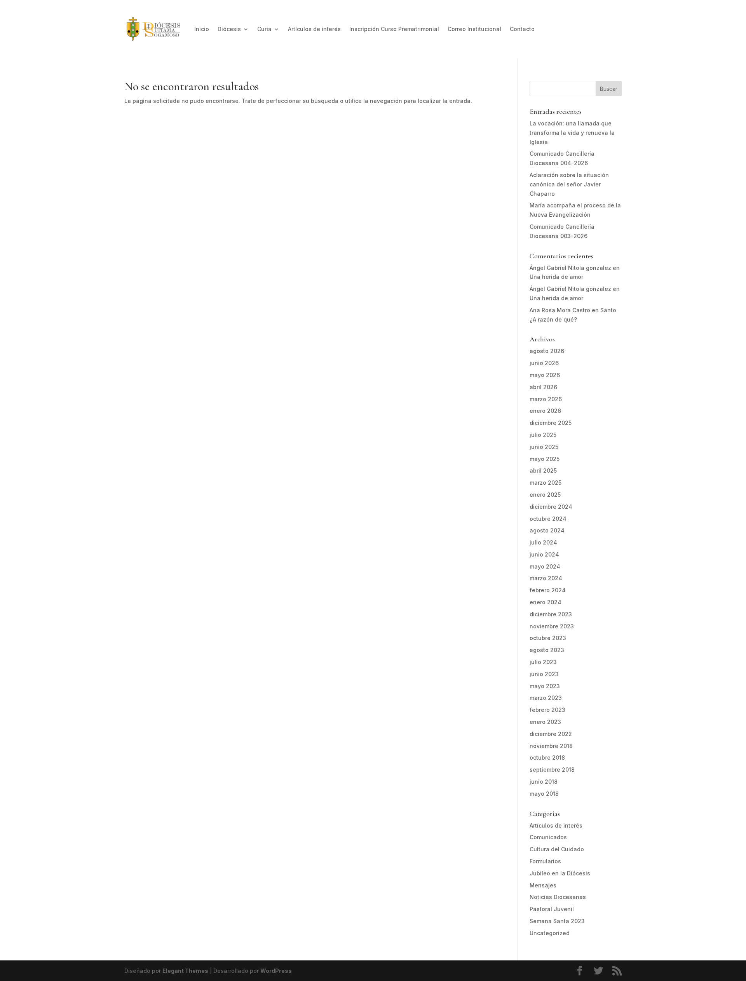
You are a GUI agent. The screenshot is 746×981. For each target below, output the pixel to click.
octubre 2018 (547, 757)
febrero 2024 (548, 590)
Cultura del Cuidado (557, 849)
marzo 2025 (545, 482)
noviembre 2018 (551, 746)
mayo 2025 (545, 459)
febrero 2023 (547, 709)
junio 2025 (544, 447)
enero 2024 (545, 602)
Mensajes (543, 885)
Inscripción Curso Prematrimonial (394, 29)
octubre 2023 (548, 638)
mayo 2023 (545, 686)
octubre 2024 (548, 518)
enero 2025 (545, 494)
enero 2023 (545, 721)
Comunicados (548, 837)
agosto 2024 (547, 530)
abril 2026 (543, 387)
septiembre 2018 (552, 769)
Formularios (545, 861)
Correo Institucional (474, 29)
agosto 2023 (547, 650)
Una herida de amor (556, 276)
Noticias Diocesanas (558, 897)
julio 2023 (543, 662)
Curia (264, 29)
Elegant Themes (185, 970)
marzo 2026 (546, 399)
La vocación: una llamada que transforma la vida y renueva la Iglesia (572, 132)
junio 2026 (544, 363)
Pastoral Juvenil (552, 909)
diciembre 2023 (551, 614)
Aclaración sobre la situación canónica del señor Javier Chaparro (569, 184)
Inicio (201, 29)
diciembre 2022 (551, 734)
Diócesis (229, 29)
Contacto (522, 29)
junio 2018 (544, 781)
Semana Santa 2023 (557, 921)
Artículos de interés (314, 29)
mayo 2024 (545, 566)
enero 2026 (545, 410)
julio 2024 (543, 542)
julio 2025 (543, 434)
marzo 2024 (546, 578)
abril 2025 (543, 470)
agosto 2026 (547, 351)
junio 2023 (544, 674)
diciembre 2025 (551, 422)
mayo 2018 (544, 793)
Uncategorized (550, 933)
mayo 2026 (545, 375)
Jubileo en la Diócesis (560, 873)
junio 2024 (544, 554)
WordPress (276, 970)
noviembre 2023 (552, 626)
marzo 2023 (546, 697)
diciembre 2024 (551, 506)
